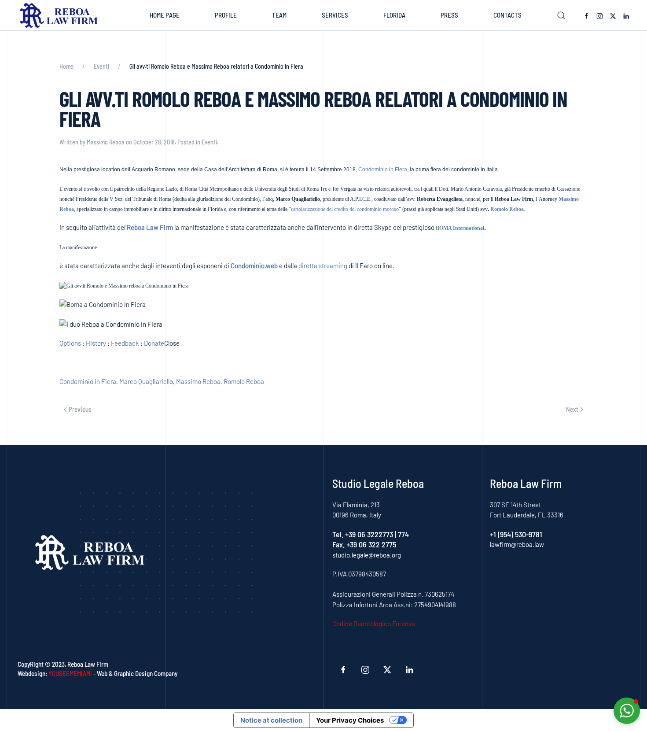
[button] (561, 15)
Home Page (165, 15)
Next (572, 409)
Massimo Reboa (106, 142)
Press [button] (449, 15)
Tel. (338, 534)
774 (403, 534)
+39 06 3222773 (369, 534)
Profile (226, 15)
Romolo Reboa (507, 209)
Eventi (209, 142)
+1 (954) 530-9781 (516, 534)
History (96, 343)
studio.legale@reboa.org (366, 555)
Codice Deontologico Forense (373, 624)
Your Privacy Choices (350, 720)
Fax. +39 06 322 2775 (364, 544)
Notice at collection (271, 720)
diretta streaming (322, 266)
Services (335, 15)
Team (279, 15)
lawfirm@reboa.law (517, 544)
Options (70, 343)
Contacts (507, 15)
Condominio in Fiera (382, 169)
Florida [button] (394, 15)
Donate (154, 343)
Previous (80, 409)
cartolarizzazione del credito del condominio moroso (345, 209)
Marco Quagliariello (146, 381)
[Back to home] (61, 15)
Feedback (125, 343)
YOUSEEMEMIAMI (70, 673)
